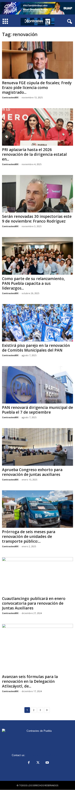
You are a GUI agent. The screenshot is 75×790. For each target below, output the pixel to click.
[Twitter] (38, 762)
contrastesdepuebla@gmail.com (44, 755)
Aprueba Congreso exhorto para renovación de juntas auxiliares (32, 472)
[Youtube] (47, 762)
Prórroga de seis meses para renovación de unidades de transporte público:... (28, 536)
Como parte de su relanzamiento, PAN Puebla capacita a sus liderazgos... (33, 283)
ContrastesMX (10, 97)
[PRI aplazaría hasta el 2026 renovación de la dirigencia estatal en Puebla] (37, 127)
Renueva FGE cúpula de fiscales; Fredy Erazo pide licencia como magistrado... (37, 87)
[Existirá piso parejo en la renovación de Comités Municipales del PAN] (37, 322)
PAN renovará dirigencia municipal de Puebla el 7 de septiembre (37, 410)
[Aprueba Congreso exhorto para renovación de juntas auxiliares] (37, 447)
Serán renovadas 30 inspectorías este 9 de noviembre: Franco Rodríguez (37, 219)
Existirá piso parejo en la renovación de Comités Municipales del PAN (36, 348)
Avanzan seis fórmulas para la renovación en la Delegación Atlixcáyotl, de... (30, 681)
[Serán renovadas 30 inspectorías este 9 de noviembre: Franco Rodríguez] (37, 193)
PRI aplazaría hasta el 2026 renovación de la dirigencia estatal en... (34, 154)
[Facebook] (28, 762)
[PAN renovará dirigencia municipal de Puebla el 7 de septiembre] (37, 385)
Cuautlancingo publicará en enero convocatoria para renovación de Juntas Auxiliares (33, 603)
